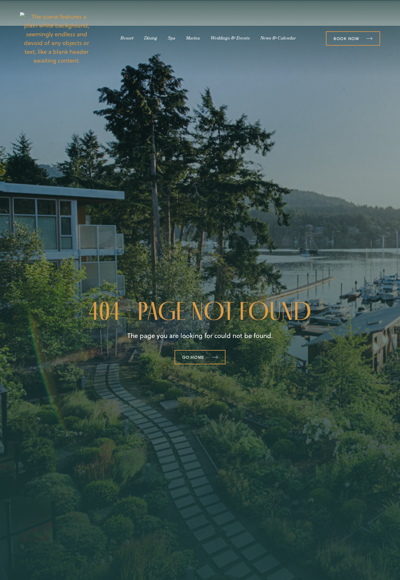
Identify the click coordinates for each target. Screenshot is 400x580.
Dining (150, 38)
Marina (193, 38)
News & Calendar (278, 38)
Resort (127, 38)
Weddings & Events (230, 38)
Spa (171, 38)
